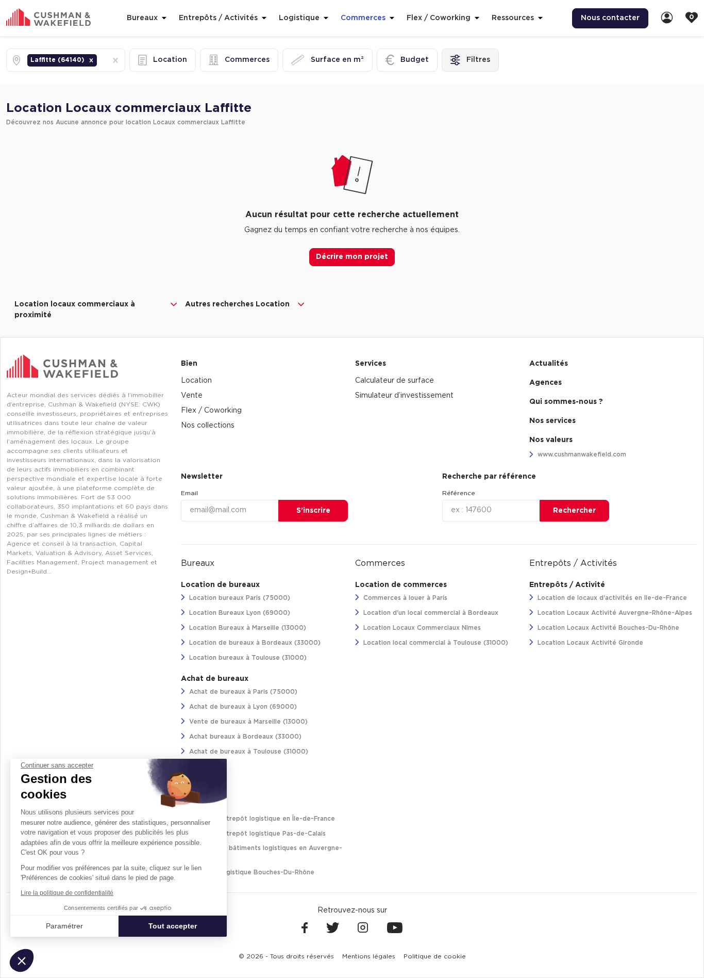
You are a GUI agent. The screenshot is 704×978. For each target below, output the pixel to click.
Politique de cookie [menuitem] (435, 956)
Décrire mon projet (352, 256)
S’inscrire (313, 510)
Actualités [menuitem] (548, 363)
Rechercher (574, 510)
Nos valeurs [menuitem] (551, 440)
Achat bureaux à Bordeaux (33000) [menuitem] (244, 737)
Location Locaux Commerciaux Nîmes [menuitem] (421, 628)
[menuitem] (667, 18)
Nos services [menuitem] (552, 421)
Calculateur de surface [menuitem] (394, 380)
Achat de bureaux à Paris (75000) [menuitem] (242, 692)
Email (189, 493)
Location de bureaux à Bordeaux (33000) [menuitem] (254, 643)
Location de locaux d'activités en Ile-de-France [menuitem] (611, 598)
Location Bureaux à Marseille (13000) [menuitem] (246, 628)
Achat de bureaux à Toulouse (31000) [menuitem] (247, 751)
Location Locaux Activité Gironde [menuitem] (589, 643)
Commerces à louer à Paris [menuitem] (404, 598)
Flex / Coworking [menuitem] (211, 410)
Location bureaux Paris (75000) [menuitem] (238, 598)
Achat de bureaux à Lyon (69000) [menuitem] (242, 707)
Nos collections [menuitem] (207, 425)
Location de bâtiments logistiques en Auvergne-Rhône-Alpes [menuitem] (261, 852)
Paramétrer (64, 926)
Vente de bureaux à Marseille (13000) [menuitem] (247, 722)
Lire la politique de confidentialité (67, 892)
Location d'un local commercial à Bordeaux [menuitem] (429, 613)
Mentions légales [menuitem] (368, 956)
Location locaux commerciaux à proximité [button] (74, 310)
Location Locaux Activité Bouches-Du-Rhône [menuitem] (607, 628)
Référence (458, 493)
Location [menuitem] (196, 380)
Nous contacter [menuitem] (610, 18)
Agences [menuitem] (545, 382)
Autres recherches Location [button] (237, 304)
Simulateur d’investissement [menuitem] (404, 395)
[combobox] (100, 60)
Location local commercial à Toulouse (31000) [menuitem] (434, 643)
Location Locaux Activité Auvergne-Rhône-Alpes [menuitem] (613, 613)
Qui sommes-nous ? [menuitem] (566, 401)
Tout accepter (172, 926)
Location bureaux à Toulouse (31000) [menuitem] (247, 658)
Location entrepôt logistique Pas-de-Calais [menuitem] (256, 833)
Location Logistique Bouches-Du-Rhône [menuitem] (250, 872)
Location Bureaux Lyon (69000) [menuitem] (238, 613)
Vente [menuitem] (192, 395)
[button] (91, 60)
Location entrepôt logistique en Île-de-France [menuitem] (261, 819)
